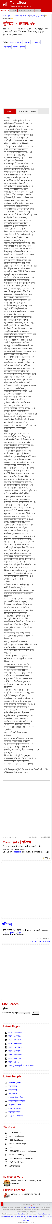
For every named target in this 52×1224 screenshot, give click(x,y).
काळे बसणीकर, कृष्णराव (17, 1101)
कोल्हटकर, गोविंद (14, 1112)
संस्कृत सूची (6, 16)
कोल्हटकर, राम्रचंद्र (16, 1116)
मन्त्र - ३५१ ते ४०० (16, 1036)
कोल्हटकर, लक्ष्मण (15, 1108)
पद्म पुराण (7, 47)
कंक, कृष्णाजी (13, 1086)
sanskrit (36, 42)
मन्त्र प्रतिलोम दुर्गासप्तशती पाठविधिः (21, 1066)
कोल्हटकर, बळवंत (15, 1105)
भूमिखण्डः (41, 16)
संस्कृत (22, 47)
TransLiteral (21, 1214)
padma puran (16, 42)
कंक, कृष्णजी (13, 1094)
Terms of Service (30, 1207)
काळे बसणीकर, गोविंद (16, 1097)
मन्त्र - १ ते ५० (14, 1062)
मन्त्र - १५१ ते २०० (16, 1051)
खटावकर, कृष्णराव (15, 1083)
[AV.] (12, 932)
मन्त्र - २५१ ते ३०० (16, 1044)
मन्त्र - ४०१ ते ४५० (16, 1032)
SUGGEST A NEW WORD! (40, 941)
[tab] (10, 111)
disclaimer (36, 1205)
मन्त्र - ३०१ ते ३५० (16, 1040)
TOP (46, 858)
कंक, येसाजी (13, 1090)
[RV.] (5, 932)
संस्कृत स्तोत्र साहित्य (17, 16)
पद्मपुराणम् (33, 16)
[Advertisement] (26, 77)
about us (46, 1205)
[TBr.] (20, 932)
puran (27, 42)
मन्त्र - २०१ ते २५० (16, 1047)
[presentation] (10, 111)
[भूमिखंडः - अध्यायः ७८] (12, 18)
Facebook (17, 851)
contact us (26, 1205)
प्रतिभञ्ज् (7, 924)
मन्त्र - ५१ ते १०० (15, 1058)
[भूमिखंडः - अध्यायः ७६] (46, 15)
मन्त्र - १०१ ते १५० (16, 1055)
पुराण (27, 16)
